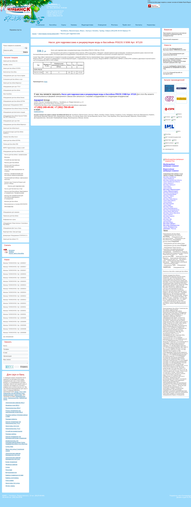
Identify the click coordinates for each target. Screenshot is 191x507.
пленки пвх (166, 278)
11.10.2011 (174, 67)
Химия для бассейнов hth (10, 61)
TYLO (21, 391)
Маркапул (174, 327)
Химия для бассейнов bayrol (11, 128)
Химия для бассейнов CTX (10, 239)
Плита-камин (10, 480)
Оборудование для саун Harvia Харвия (14, 75)
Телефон (6, 349)
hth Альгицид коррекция (178, 294)
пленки (165, 279)
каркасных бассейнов (173, 279)
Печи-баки (9, 470)
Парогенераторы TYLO (13, 428)
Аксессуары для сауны (13, 483)
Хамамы (74, 25)
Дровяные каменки (11, 464)
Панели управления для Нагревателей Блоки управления (16, 437)
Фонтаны (114, 25)
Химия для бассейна (169, 321)
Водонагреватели (11, 472)
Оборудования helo (179, 267)
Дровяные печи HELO (12, 405)
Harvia (16, 391)
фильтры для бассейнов (178, 276)
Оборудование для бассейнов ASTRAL (14, 101)
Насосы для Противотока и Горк (13, 188)
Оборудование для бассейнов (11, 90)
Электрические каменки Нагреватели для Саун (13, 454)
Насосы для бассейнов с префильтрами (15, 154)
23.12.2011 (175, 60)
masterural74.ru (38, 111)
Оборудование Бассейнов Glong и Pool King (15, 108)
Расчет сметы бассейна (16, 253)
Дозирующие (180, 249)
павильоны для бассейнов (177, 320)
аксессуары (18, 395)
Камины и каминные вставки (14, 475)
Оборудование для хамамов (11, 212)
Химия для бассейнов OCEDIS (11, 68)
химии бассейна (183, 284)
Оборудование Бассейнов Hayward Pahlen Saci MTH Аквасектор (15, 116)
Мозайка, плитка (7, 64)
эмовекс (185, 295)
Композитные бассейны (10, 72)
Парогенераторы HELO (13, 408)
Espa (45, 81)
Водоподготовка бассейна (170, 312)
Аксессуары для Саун (12, 426)
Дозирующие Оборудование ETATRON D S (15, 235)
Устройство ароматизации (14, 431)
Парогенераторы (13, 398)
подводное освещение (169, 316)
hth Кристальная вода (176, 295)
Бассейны (52, 25)
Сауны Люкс (9, 446)
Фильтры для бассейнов (11, 201)
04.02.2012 (173, 54)
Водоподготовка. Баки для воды (12, 231)
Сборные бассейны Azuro (10, 136)
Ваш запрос (7, 359)
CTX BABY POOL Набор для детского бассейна (174, 300)
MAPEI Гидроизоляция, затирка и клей (13, 147)
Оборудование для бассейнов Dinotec (14, 97)
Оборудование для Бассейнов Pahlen (174, 243)
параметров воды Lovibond (180, 253)
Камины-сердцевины (12, 478)
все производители (168, 149)
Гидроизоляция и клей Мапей (179, 262)
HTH (170, 327)
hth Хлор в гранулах (174, 292)
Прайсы (11, 252)
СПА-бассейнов (176, 278)
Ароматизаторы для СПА (171, 259)
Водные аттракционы (175, 315)
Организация (7, 356)
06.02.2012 (174, 49)
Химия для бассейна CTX (170, 254)
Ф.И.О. (5, 346)
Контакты (139, 25)
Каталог (34, 33)
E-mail (5, 352)
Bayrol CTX (166, 327)
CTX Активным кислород (177, 296)
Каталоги (12, 250)
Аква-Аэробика (7, 94)
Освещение (102, 25)
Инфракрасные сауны (9, 219)
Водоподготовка (87, 25)
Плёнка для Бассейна (173, 260)
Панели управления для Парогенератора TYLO (13, 422)
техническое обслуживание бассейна (174, 318)
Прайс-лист (126, 25)
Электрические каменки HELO (15, 402)
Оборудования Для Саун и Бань (12, 228)
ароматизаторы (8, 395)
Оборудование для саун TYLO (11, 86)
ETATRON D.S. (177, 251)
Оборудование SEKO (170, 250)
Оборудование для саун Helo (11, 120)
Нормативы (151, 25)
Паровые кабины (11, 434)
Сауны (63, 25)
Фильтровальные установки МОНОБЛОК (15, 204)
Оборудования (170, 265)
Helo (24, 391)
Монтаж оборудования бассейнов (171, 317)
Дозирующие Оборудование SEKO (13, 105)
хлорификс (184, 292)
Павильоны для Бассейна (171, 263)
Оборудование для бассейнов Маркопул (14, 124)
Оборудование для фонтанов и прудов (14, 112)
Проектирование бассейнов (171, 308)
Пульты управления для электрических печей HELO (14, 411)
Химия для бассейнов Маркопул (12, 83)
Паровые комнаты (11, 419)
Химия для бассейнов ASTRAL (11, 140)
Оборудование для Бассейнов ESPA (48, 33)
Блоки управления (11, 462)
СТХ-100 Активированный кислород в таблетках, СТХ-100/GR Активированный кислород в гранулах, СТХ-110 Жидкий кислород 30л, (175, 355)
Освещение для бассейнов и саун (12, 79)
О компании (40, 25)
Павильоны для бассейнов (10, 215)
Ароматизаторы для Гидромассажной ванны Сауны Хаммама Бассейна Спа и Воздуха (16, 442)
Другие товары (10, 486)
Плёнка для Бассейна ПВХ (10, 144)
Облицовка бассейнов (175, 311)
